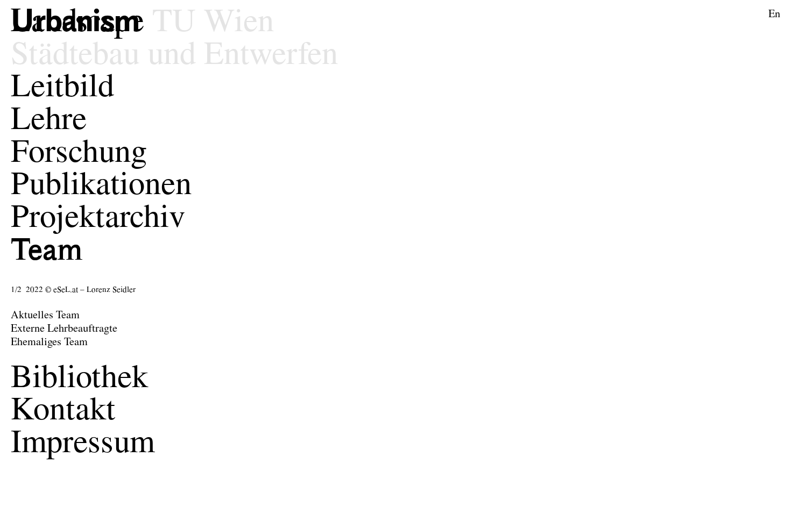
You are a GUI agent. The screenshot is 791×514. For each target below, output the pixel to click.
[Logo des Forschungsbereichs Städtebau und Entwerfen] (81, 23)
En (774, 14)
